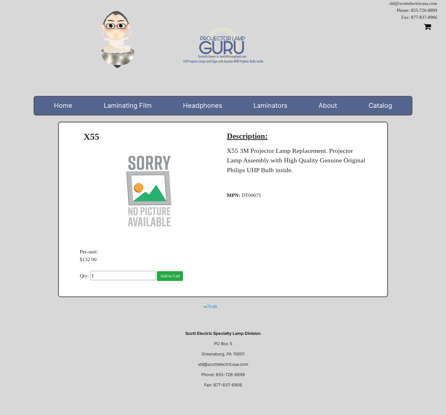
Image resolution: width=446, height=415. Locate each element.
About (327, 105)
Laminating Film (128, 105)
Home (63, 105)
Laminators (270, 105)
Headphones (202, 105)
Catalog (380, 105)
